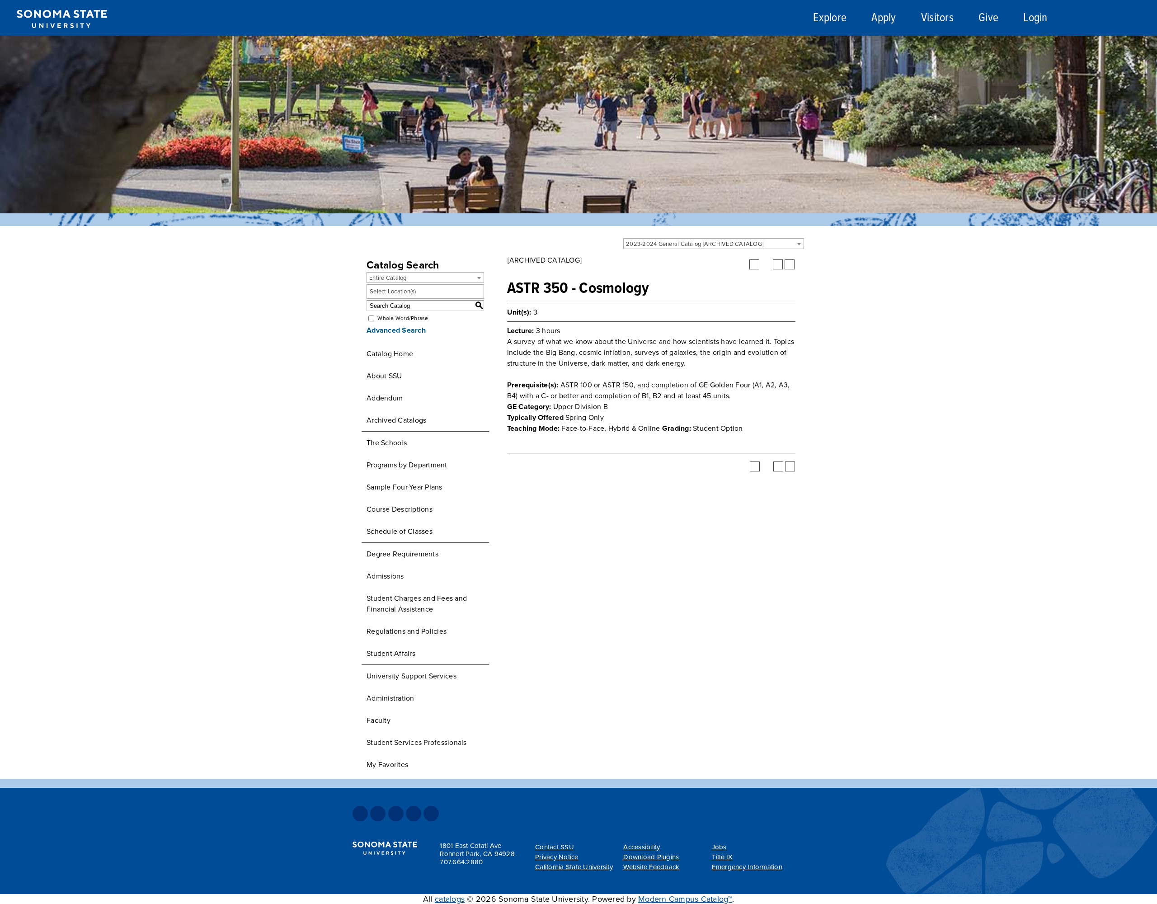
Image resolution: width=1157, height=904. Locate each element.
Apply (883, 18)
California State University (574, 867)
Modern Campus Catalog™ (685, 899)
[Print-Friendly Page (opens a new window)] (778, 264)
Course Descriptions (400, 509)
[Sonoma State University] (62, 35)
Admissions (385, 576)
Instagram (396, 813)
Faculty (378, 720)
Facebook (360, 813)
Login (1035, 18)
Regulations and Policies (407, 631)
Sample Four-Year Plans (404, 487)
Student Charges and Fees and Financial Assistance (417, 604)
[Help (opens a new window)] (790, 264)
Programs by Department (407, 465)
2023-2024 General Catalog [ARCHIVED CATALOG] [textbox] (694, 244)
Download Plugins (651, 857)
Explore (830, 18)
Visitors (937, 18)
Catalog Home (390, 353)
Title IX (722, 857)
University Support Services (411, 676)
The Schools (387, 442)
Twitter (378, 813)
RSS (431, 813)
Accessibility (641, 847)
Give (988, 18)
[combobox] (713, 243)
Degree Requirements (402, 554)
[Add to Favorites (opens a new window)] (754, 264)
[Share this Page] (766, 264)
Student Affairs (391, 653)
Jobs (719, 847)
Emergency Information (747, 867)
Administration (390, 698)
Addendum (385, 398)
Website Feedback (651, 867)
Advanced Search (396, 330)
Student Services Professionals (417, 742)
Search (1090, 19)
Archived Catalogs (396, 420)
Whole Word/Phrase (402, 318)
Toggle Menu (1139, 18)
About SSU (384, 376)
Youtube (413, 813)
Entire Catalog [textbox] (388, 278)
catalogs (450, 899)
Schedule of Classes (400, 531)
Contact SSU (554, 847)
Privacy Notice (556, 857)
